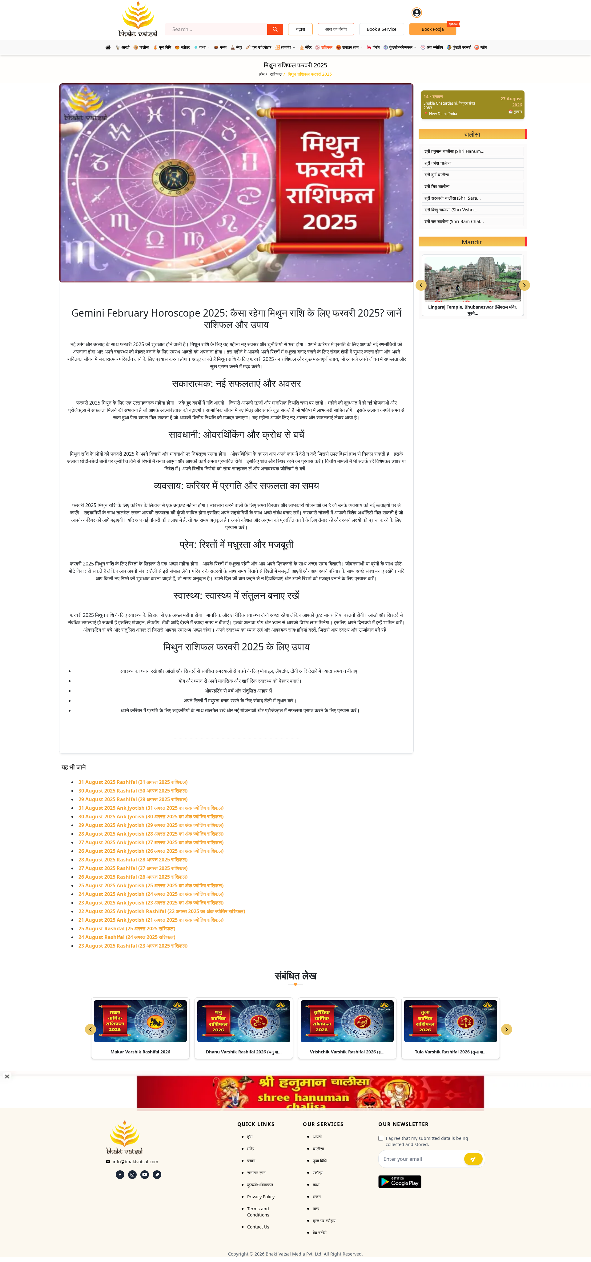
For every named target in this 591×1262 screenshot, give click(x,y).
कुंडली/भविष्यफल (260, 1185)
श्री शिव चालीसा (436, 186)
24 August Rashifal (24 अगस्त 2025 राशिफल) (126, 937)
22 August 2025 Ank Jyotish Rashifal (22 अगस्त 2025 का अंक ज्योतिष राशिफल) (161, 911)
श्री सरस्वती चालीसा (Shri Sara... (452, 198)
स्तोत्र (318, 1173)
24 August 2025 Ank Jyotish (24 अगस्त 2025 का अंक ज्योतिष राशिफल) (150, 894)
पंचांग (251, 1161)
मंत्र (316, 1209)
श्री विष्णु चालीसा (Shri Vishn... (450, 210)
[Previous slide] (421, 285)
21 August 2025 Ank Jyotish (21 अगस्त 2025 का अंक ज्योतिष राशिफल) (150, 920)
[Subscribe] (473, 1159)
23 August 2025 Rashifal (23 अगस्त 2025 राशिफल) (132, 945)
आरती (317, 1137)
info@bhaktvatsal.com (135, 1161)
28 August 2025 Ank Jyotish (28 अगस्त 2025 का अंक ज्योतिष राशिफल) (150, 833)
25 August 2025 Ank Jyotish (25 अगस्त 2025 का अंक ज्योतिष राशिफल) (150, 885)
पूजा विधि (320, 1161)
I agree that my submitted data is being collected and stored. (427, 1141)
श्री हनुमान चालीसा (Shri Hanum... (454, 151)
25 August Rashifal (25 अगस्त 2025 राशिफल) (126, 928)
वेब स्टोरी (320, 1233)
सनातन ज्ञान (256, 1173)
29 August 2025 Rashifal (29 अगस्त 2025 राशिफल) (132, 799)
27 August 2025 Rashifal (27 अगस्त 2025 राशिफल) (132, 868)
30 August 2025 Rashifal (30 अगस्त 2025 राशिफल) (132, 790)
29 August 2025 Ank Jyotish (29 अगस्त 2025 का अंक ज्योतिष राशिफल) (150, 825)
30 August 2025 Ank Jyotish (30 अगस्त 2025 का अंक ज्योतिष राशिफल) (150, 816)
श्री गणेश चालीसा (437, 163)
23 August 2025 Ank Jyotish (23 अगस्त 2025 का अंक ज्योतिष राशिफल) (150, 902)
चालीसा (318, 1149)
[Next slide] (524, 285)
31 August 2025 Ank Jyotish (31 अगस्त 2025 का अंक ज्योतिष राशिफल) (150, 808)
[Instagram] (132, 1174)
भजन (317, 1197)
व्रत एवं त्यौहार (324, 1221)
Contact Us (258, 1227)
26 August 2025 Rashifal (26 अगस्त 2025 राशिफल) (132, 876)
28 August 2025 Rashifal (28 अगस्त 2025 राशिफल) (132, 859)
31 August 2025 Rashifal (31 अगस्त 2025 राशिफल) (132, 782)
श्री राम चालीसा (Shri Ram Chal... (454, 221)
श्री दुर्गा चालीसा (436, 175)
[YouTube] (144, 1174)
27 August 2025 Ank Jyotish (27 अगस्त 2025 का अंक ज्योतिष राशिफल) (150, 842)
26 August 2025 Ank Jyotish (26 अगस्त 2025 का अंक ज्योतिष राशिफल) (150, 851)
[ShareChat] (157, 1174)
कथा (316, 1185)
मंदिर (250, 1149)
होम (249, 1137)
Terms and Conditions (258, 1212)
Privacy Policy (261, 1197)
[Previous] (90, 1029)
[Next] (506, 1029)
